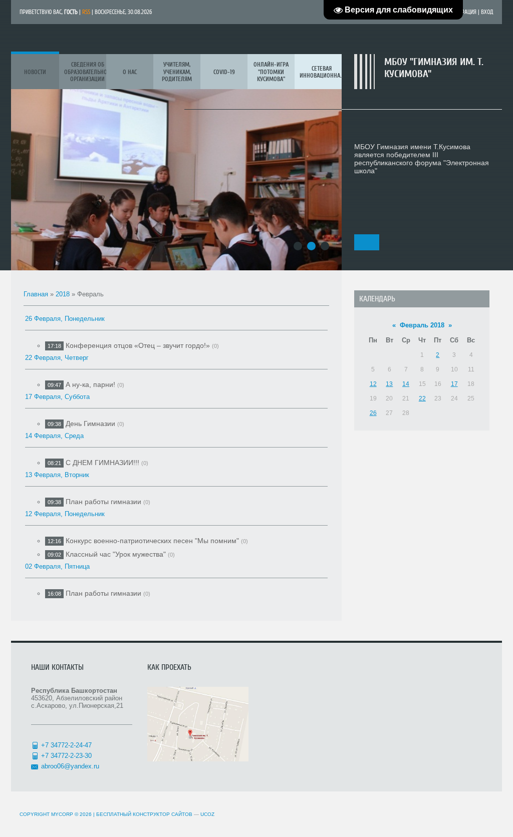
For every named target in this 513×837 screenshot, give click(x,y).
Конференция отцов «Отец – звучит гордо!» (138, 345)
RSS (86, 12)
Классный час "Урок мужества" (116, 554)
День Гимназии (90, 424)
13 (389, 383)
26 (373, 412)
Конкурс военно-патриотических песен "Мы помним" (152, 541)
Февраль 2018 (422, 325)
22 (422, 398)
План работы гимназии (103, 502)
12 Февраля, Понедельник (65, 514)
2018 (63, 294)
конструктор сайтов (162, 814)
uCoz (207, 814)
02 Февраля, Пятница (57, 566)
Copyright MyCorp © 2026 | (76, 814)
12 (373, 383)
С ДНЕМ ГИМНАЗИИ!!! (102, 463)
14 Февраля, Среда (54, 436)
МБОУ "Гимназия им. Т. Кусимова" (433, 68)
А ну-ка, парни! (90, 384)
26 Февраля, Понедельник (65, 318)
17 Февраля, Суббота (57, 396)
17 (454, 383)
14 (405, 383)
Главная (36, 294)
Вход (487, 12)
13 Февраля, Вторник (57, 475)
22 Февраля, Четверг (57, 357)
